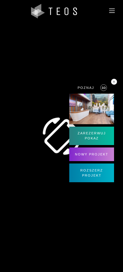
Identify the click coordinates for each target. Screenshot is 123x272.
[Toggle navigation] (111, 11)
